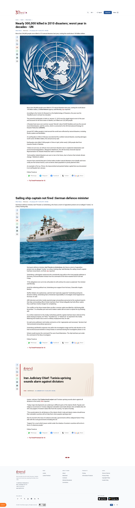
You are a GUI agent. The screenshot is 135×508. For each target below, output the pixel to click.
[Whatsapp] (17, 498)
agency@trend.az (20, 488)
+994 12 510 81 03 (20, 486)
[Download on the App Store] (102, 498)
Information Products (87, 475)
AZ (114, 504)
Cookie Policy (105, 480)
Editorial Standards (67, 480)
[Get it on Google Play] (113, 498)
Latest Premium (46, 475)
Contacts (64, 477)
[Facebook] (21, 498)
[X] (24, 498)
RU (117, 504)
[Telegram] (31, 498)
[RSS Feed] (38, 498)
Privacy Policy (105, 475)
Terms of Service (106, 473)
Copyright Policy (106, 477)
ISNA (42, 401)
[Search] (87, 12)
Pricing (84, 473)
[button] (17, 37)
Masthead (64, 475)
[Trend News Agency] (20, 472)
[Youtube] (28, 498)
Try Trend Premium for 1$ (37, 180)
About (63, 473)
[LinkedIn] (34, 498)
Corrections (65, 482)
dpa (63, 109)
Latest (44, 473)
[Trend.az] (21, 12)
